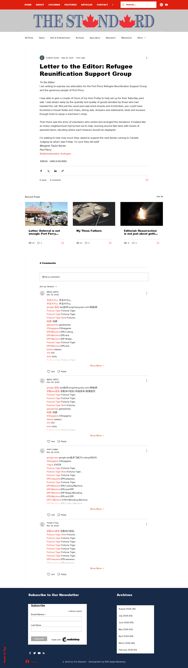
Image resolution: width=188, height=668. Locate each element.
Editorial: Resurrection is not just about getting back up (141, 232)
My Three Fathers (89, 230)
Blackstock (126, 37)
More (140, 37)
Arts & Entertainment (60, 37)
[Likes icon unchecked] (49, 371)
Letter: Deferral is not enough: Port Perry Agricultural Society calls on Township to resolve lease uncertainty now (44, 232)
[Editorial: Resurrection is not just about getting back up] (141, 214)
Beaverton (111, 37)
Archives (80, 37)
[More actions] (146, 57)
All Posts (29, 37)
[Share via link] (62, 171)
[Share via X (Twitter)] (48, 171)
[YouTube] (166, 4)
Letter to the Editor (58, 161)
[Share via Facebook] (41, 171)
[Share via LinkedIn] (55, 171)
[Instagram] (161, 4)
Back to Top (4, 655)
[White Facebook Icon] (30, 653)
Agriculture (95, 37)
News (42, 37)
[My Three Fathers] (94, 214)
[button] (54, 4)
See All (160, 196)
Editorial (43, 161)
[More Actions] (146, 293)
